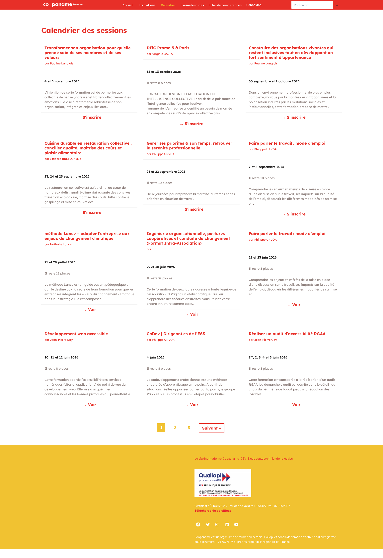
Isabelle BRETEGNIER (65, 159)
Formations (147, 5)
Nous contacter (258, 458)
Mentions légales (282, 458)
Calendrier (168, 5)
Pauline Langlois (61, 63)
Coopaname (77, 555)
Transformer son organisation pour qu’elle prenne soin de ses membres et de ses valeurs (87, 52)
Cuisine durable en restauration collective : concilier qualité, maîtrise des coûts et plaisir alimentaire (88, 148)
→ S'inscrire (89, 117)
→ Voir (89, 309)
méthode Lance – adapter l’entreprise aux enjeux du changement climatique (87, 236)
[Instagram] (217, 524)
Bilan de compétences (225, 5)
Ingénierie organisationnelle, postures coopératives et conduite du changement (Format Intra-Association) (188, 238)
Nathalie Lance (60, 244)
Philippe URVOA (163, 154)
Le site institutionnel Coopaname (216, 458)
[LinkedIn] (226, 524)
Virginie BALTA (162, 54)
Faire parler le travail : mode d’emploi (287, 143)
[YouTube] (236, 524)
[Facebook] (198, 524)
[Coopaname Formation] (62, 4)
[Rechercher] (337, 5)
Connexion (254, 5)
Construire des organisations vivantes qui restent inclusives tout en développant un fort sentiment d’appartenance (291, 52)
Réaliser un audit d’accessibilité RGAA (287, 333)
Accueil (127, 5)
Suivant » (211, 428)
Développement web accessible (76, 333)
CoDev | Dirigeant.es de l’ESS (176, 333)
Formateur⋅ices (193, 5)
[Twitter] (207, 524)
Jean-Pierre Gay (61, 340)
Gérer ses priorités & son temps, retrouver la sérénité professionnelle (189, 145)
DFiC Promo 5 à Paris (168, 47)
